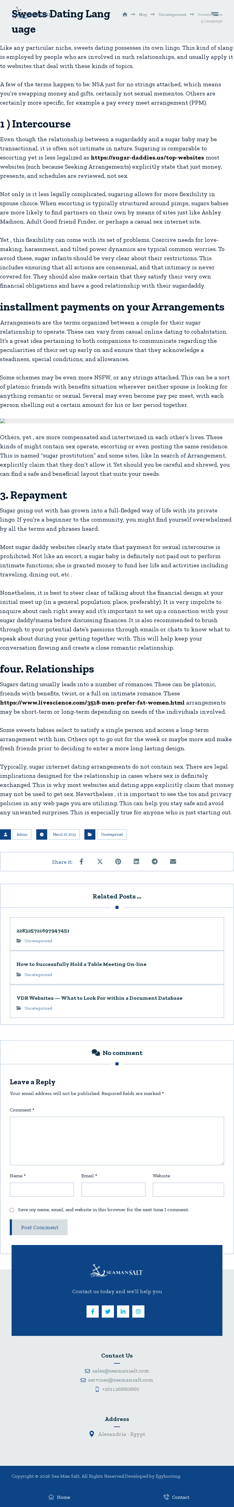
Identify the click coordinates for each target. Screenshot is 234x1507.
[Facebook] (93, 1311)
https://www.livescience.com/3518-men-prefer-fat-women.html (92, 702)
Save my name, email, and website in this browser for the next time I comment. (103, 1209)
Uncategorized (112, 834)
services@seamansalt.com (120, 1379)
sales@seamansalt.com (120, 1370)
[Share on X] (100, 862)
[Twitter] (108, 1311)
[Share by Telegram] (155, 862)
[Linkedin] (123, 1311)
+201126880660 (120, 1389)
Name (18, 1176)
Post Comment (39, 1227)
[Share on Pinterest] (118, 862)
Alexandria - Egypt (121, 1434)
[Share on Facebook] (82, 862)
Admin (22, 834)
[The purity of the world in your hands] (31, 13)
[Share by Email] (173, 862)
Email (89, 1176)
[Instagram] (138, 1311)
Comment (22, 1110)
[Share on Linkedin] (136, 862)
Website (161, 1176)
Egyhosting (168, 1476)
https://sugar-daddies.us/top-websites (147, 157)
